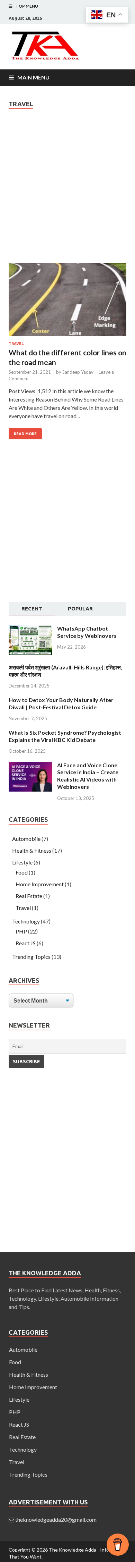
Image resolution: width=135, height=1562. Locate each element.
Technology (26, 921)
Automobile (26, 838)
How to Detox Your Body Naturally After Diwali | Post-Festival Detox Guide (61, 703)
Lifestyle (22, 862)
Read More (25, 434)
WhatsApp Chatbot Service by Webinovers (87, 632)
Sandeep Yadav (77, 372)
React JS (26, 943)
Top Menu (27, 6)
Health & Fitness (31, 850)
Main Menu (33, 77)
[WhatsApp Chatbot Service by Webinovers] (30, 652)
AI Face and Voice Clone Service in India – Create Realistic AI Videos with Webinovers (87, 776)
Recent (31, 608)
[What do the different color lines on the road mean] (67, 302)
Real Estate (29, 896)
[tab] (32, 609)
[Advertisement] (67, 192)
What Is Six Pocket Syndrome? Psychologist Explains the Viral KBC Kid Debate (65, 736)
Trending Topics (31, 956)
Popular (80, 608)
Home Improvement (40, 884)
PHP (21, 931)
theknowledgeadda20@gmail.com (56, 1519)
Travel (16, 343)
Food (22, 872)
